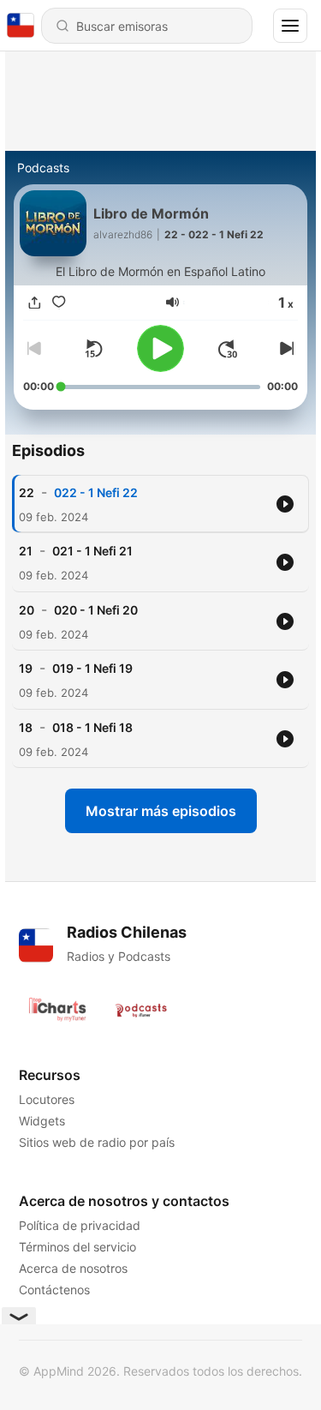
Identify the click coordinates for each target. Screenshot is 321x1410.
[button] (172, 302)
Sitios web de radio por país (97, 1142)
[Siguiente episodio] (284, 349)
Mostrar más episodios (161, 810)
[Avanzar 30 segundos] (227, 349)
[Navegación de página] (290, 26)
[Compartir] (35, 302)
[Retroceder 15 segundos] (93, 349)
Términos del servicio (77, 1246)
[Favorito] (59, 302)
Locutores (46, 1099)
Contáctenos (54, 1289)
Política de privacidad (79, 1225)
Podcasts (43, 167)
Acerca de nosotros (73, 1268)
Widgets (42, 1120)
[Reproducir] (160, 348)
